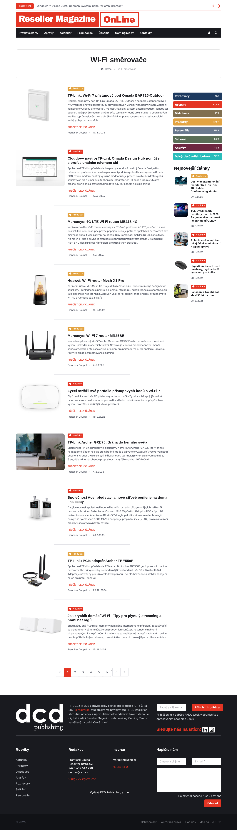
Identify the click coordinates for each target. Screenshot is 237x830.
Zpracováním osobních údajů (175, 719)
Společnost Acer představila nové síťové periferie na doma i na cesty (117, 500)
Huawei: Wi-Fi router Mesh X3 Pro (96, 280)
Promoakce (85, 33)
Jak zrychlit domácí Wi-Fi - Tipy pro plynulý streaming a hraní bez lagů (114, 618)
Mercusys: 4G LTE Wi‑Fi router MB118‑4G (103, 221)
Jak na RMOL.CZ (210, 822)
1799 (216, 130)
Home (107, 69)
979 (217, 113)
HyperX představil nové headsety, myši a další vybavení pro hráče (205, 269)
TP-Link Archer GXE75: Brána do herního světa (107, 442)
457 (217, 96)
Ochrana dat (149, 822)
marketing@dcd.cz (124, 760)
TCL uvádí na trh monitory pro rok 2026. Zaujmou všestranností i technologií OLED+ (205, 215)
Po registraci (82, 710)
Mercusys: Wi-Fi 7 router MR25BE (96, 335)
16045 (215, 104)
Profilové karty (28, 33)
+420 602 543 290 (81, 768)
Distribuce (22, 771)
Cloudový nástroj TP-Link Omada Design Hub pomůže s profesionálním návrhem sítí (114, 160)
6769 (216, 121)
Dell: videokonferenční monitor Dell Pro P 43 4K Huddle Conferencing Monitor (205, 186)
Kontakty (146, 33)
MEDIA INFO (120, 767)
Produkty (22, 765)
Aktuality (21, 760)
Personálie (22, 795)
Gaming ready (124, 33)
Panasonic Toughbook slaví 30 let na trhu (205, 293)
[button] (216, 33)
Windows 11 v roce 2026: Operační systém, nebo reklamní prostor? (80, 6)
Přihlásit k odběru (207, 707)
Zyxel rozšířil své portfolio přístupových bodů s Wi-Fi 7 (114, 391)
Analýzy (21, 777)
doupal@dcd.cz (78, 772)
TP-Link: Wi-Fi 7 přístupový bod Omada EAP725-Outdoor (116, 95)
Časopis (104, 33)
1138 (216, 147)
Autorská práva (171, 822)
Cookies (190, 822)
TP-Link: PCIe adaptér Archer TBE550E (100, 561)
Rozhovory (23, 783)
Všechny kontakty (82, 779)
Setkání (20, 789)
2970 (216, 156)
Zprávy (49, 33)
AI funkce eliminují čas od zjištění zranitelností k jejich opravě (205, 243)
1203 (216, 139)
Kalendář (65, 33)
